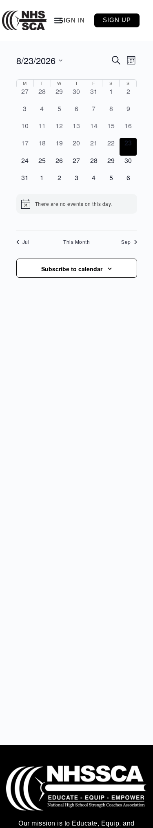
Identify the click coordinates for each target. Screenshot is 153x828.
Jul (26, 242)
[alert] (76, 204)
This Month (76, 242)
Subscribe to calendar (71, 269)
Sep (126, 242)
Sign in (72, 20)
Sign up (117, 19)
